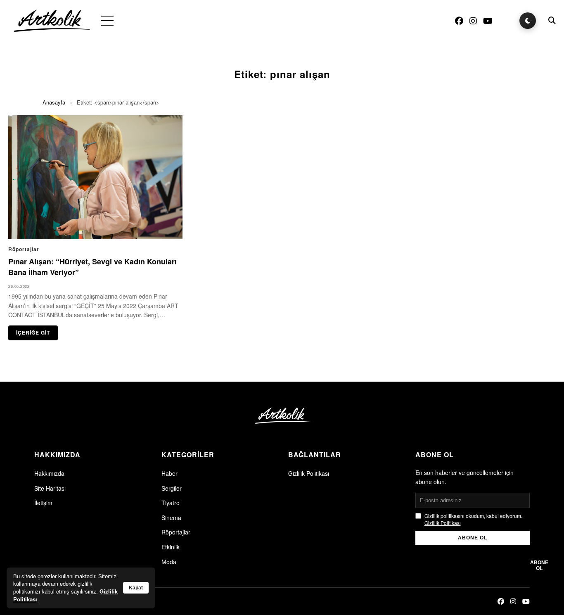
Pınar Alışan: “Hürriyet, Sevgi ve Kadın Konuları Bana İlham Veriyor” (92, 266)
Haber (169, 473)
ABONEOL (539, 565)
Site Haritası (50, 488)
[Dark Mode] (527, 20)
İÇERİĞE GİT (33, 332)
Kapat (136, 588)
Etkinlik (170, 547)
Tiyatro (170, 503)
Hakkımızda (49, 473)
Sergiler (171, 488)
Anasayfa (54, 102)
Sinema (171, 517)
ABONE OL (472, 538)
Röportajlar (175, 532)
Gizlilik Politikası (308, 473)
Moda (168, 562)
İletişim (43, 503)
